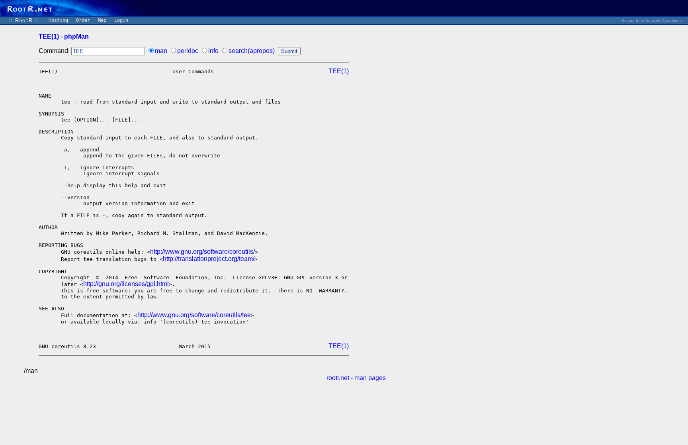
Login (121, 20)
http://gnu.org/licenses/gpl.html (126, 283)
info (213, 50)
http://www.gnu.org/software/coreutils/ (202, 251)
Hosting (58, 20)
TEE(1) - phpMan (64, 36)
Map (102, 20)
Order (83, 20)
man (161, 50)
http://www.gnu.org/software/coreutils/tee (194, 315)
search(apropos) (252, 50)
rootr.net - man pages (356, 377)
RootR (24, 21)
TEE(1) (338, 71)
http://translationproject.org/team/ (208, 258)
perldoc (187, 50)
